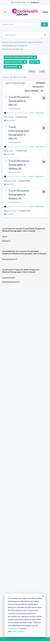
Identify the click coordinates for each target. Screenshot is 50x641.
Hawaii (11, 117)
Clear (42, 71)
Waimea (8, 181)
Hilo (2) (4, 236)
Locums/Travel (22, 117)
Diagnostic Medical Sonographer (18, 113)
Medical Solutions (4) (9, 259)
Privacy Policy (13, 628)
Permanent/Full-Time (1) (11, 282)
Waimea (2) (6, 241)
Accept (42, 596)
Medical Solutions (14, 109)
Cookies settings (17, 632)
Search (44, 24)
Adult (32, 113)
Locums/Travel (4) (8, 277)
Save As (32, 71)
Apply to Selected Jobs (15, 83)
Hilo (7, 117)
